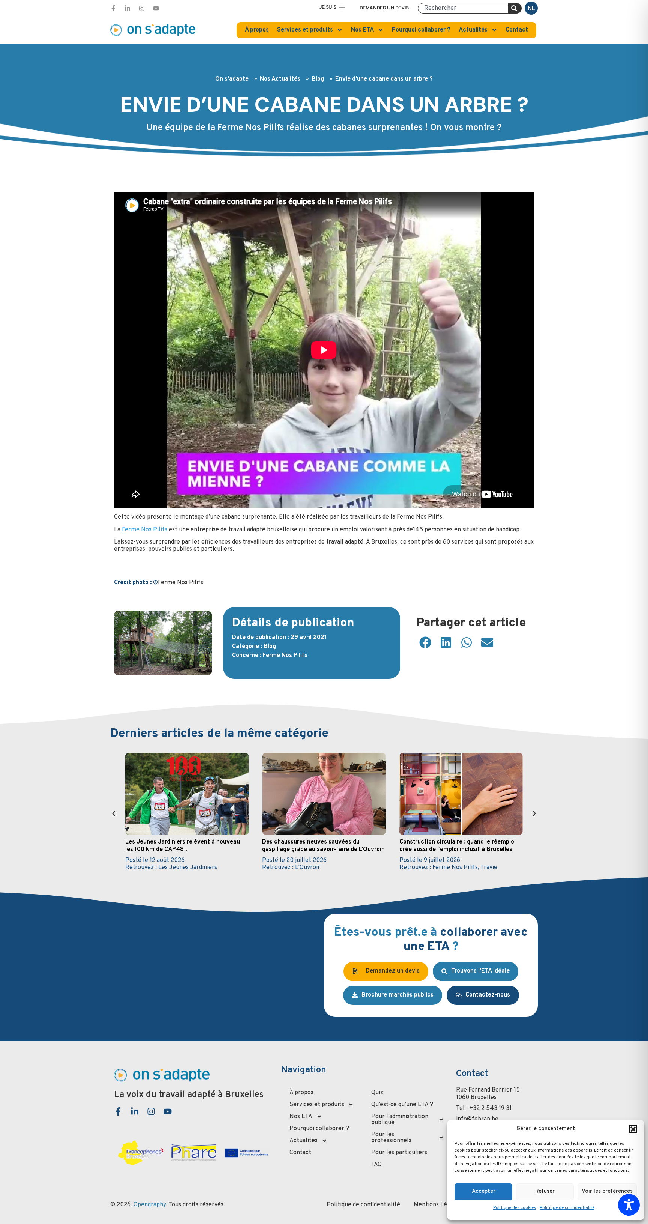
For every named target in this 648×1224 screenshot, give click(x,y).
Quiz (377, 1092)
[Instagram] (142, 8)
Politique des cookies (514, 1208)
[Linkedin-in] (127, 8)
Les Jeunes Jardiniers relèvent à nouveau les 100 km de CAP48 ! (182, 845)
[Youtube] (156, 8)
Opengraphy (150, 1205)
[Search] (515, 8)
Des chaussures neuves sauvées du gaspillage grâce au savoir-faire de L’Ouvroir (323, 845)
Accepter (483, 1191)
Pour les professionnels (391, 1137)
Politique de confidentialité (567, 1208)
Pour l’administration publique (399, 1119)
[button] (633, 1129)
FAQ (376, 1164)
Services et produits (305, 30)
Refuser (545, 1191)
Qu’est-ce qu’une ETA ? (402, 1104)
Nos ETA (362, 30)
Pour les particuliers (399, 1152)
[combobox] (463, 8)
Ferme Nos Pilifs (144, 530)
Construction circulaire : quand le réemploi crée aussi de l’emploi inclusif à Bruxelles (457, 845)
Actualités (473, 30)
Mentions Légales (437, 1205)
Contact (517, 30)
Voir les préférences (607, 1191)
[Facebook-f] (113, 8)
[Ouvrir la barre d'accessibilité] (628, 1204)
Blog (318, 79)
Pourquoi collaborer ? (421, 30)
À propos (257, 30)
